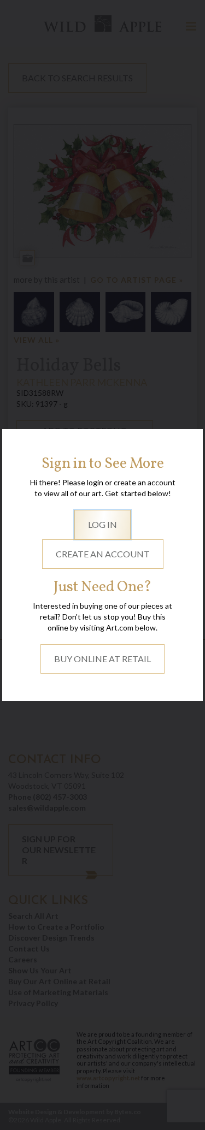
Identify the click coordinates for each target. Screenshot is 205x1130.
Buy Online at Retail (102, 658)
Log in (102, 524)
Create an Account (103, 554)
